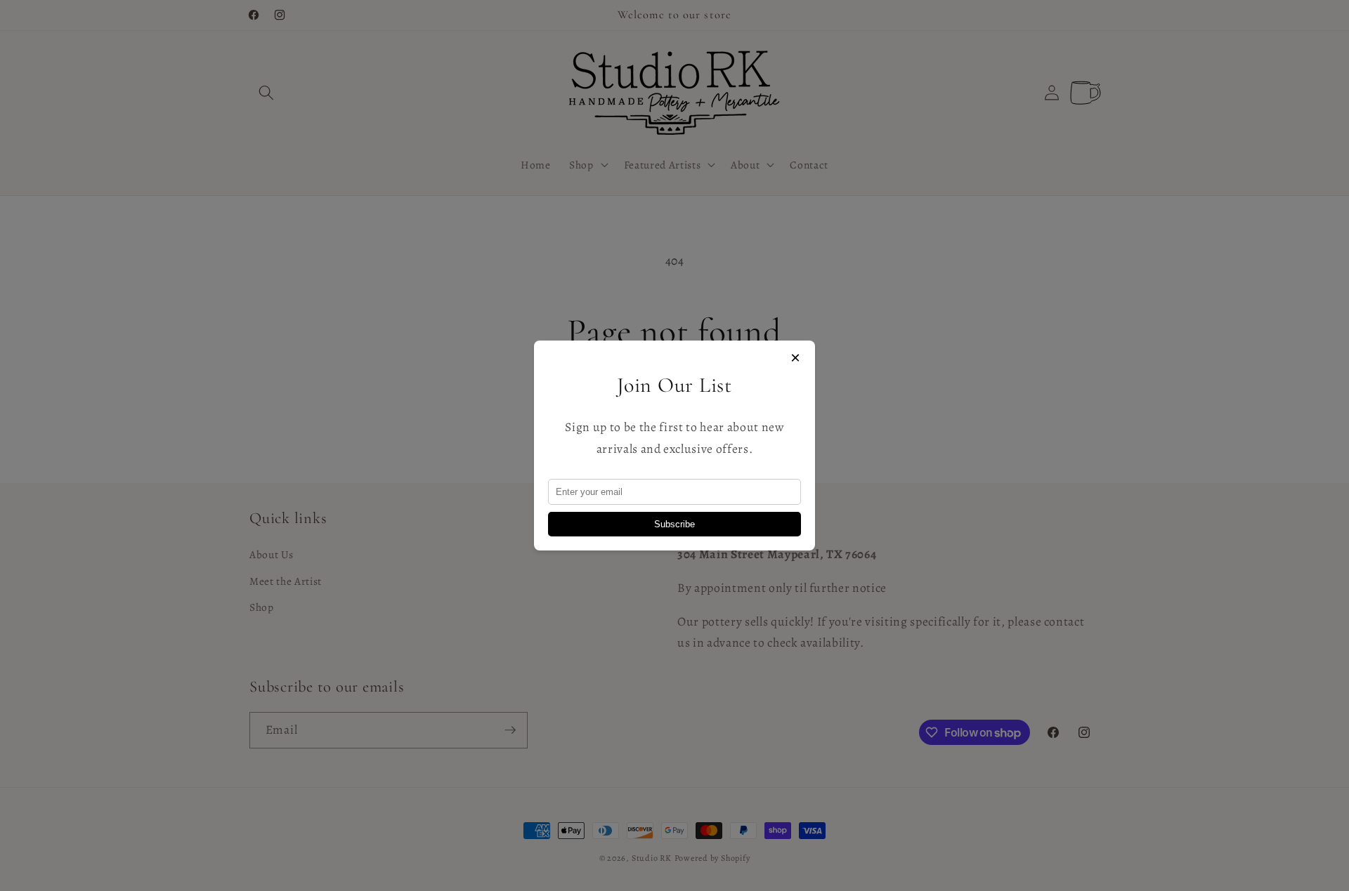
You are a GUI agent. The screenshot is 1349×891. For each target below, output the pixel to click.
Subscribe (674, 524)
